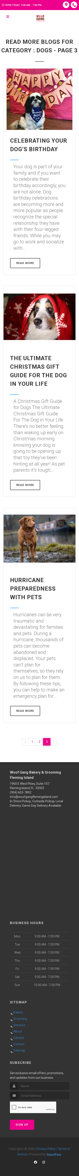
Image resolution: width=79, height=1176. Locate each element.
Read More (25, 263)
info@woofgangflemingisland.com (34, 797)
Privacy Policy (46, 1149)
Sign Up (22, 1124)
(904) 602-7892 (20, 792)
